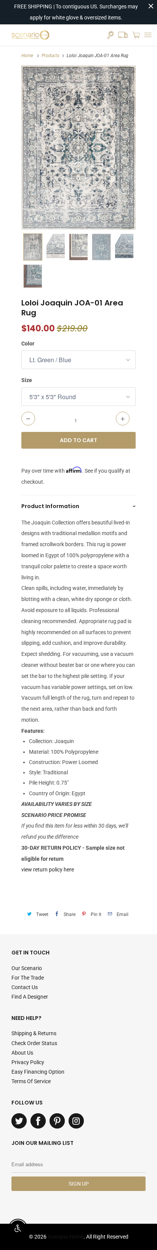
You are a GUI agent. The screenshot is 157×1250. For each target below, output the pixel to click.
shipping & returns (33, 1033)
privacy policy (27, 1062)
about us (22, 1053)
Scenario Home (65, 1237)
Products (50, 55)
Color (27, 343)
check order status (34, 1043)
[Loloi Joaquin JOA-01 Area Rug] (78, 148)
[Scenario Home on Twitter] (19, 1121)
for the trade (27, 978)
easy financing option (37, 1072)
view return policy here (47, 869)
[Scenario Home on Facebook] (38, 1121)
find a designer (29, 997)
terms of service (31, 1081)
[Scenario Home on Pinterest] (57, 1121)
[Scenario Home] (30, 35)
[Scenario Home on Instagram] (76, 1121)
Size (26, 380)
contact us (24, 987)
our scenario (26, 968)
